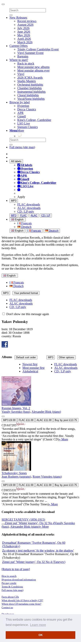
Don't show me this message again (27, 314)
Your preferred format (26, 293)
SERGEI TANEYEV (23, 519)
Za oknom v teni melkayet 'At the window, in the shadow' (38, 550)
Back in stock (25, 63)
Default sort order (26, 357)
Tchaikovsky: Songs (14, 473)
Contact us (7, 607)
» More (63, 439)
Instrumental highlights (31, 91)
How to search (9, 576)
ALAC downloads (28, 208)
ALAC (34, 215)
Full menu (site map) (22, 147)
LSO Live (23, 123)
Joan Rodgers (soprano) (16, 476)
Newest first (29, 364)
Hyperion (23, 105)
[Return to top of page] (16, 569)
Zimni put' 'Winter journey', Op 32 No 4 (29, 523)
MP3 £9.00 (9, 420)
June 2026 (23, 31)
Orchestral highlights (30, 84)
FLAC (23, 215)
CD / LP (45, 215)
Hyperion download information (19, 579)
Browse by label (19, 102)
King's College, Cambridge (34, 120)
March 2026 (24, 42)
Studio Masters (26, 81)
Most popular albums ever (33, 70)
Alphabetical (30, 371)
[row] (40, 402)
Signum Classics (27, 127)
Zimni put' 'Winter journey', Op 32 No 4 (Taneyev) (33, 562)
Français (26, 223)
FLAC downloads (28, 204)
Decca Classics (26, 109)
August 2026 (25, 24)
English (18, 230)
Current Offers (18, 45)
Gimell (21, 116)
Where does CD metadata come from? (21, 603)
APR (20, 113)
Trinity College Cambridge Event (38, 49)
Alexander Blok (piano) (46, 411)
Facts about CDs (10, 596)
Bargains (22, 56)
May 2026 (23, 35)
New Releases (18, 17)
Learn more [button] (38, 625)
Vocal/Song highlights (31, 98)
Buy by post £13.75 (66, 420)
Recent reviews (26, 21)
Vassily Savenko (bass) (16, 411)
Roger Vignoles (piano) (47, 476)
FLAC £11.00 (26, 420)
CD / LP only (25, 211)
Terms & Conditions (12, 586)
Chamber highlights (29, 88)
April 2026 (24, 38)
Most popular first (33, 367)
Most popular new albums (33, 67)
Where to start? (18, 60)
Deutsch (25, 226)
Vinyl (20, 74)
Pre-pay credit (9, 583)
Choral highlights (28, 95)
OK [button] (41, 635)
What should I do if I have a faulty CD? (22, 600)
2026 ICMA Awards (30, 77)
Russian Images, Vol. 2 (16, 408)
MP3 (13, 200)
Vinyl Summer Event (30, 53)
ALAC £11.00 (44, 420)
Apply (21, 196)
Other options (66, 357)
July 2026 (23, 28)
